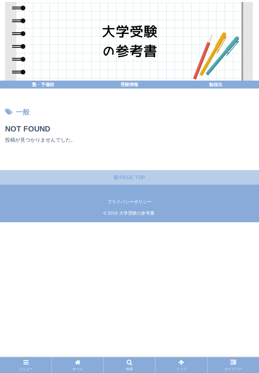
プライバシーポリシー (129, 201)
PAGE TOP (131, 177)
